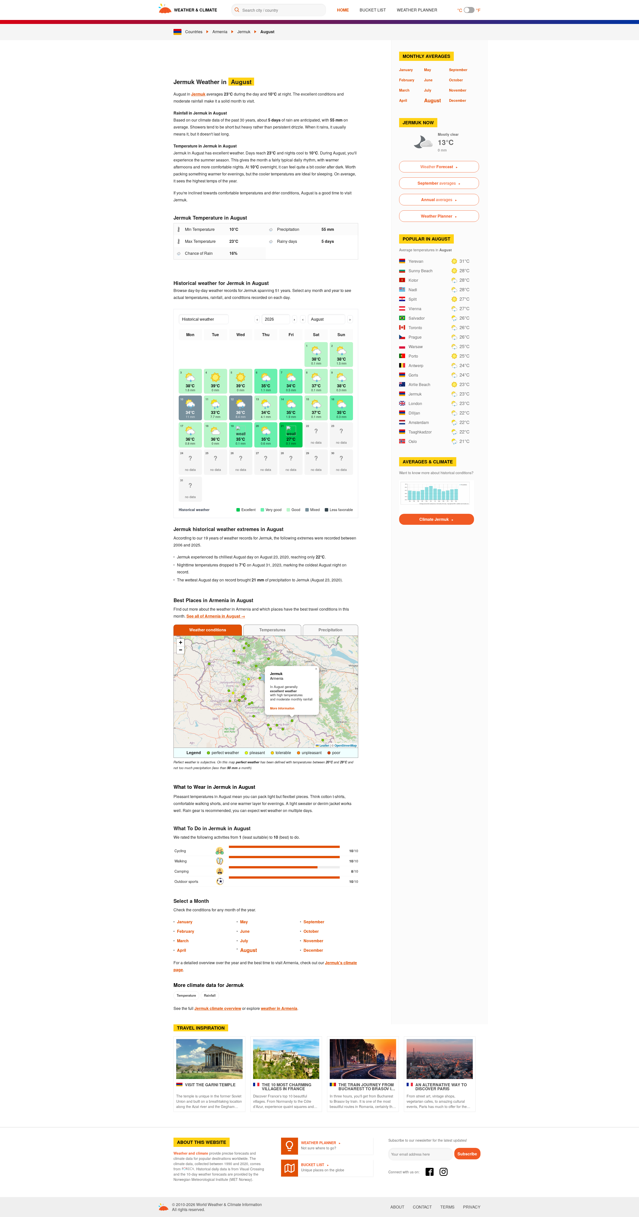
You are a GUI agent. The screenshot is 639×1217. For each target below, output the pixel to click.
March (183, 941)
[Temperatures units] (469, 10)
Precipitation (330, 630)
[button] (246, 643)
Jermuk (243, 31)
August (267, 31)
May (244, 922)
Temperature (186, 995)
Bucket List (373, 10)
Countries (193, 31)
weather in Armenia (279, 1008)
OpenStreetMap (345, 745)
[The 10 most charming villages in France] (286, 1059)
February (185, 931)
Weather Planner (417, 10)
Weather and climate (190, 1153)
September (314, 922)
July (244, 941)
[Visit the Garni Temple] (209, 1059)
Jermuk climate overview (217, 1008)
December (313, 950)
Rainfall (210, 995)
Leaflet (324, 745)
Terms (447, 1207)
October (311, 931)
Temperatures (272, 630)
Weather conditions (207, 630)
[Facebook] (430, 1172)
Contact (422, 1207)
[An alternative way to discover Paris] (440, 1059)
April (181, 950)
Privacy (471, 1207)
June (245, 931)
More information (282, 708)
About (397, 1207)
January (184, 922)
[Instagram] (444, 1172)
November (313, 941)
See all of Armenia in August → (215, 616)
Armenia (219, 31)
